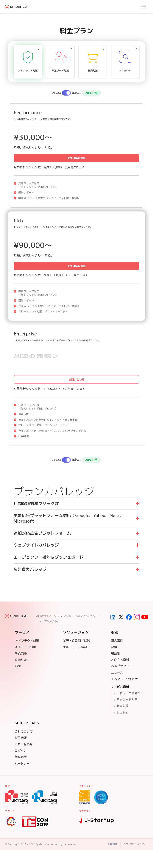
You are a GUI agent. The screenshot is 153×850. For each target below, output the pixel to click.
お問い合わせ (76, 379)
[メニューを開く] (144, 7)
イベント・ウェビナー (126, 679)
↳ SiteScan (121, 712)
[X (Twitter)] (121, 617)
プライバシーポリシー (136, 844)
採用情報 (21, 738)
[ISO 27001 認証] (84, 797)
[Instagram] (137, 617)
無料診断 (21, 757)
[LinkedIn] (113, 617)
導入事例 (117, 641)
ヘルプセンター (121, 666)
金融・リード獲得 (75, 647)
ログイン (21, 750)
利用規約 (112, 844)
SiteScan (21, 660)
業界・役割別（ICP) (76, 641)
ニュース (117, 673)
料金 (18, 666)
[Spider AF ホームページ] (17, 616)
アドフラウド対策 (27, 641)
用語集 (115, 653)
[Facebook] (129, 617)
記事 (114, 647)
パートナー (22, 763)
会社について (24, 731)
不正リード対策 (25, 647)
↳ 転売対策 (121, 706)
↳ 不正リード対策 (125, 699)
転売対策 (21, 653)
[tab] (27, 62)
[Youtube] (144, 617)
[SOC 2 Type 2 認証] (101, 797)
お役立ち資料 (120, 660)
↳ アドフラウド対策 (126, 693)
